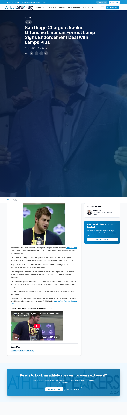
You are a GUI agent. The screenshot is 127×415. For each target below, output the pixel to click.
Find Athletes (113, 7)
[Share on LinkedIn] (41, 53)
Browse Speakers (73, 389)
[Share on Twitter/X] (36, 53)
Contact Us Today (102, 239)
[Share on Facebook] (31, 53)
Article (9, 200)
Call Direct (115, 2)
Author (15, 200)
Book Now (102, 2)
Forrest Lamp (71, 248)
